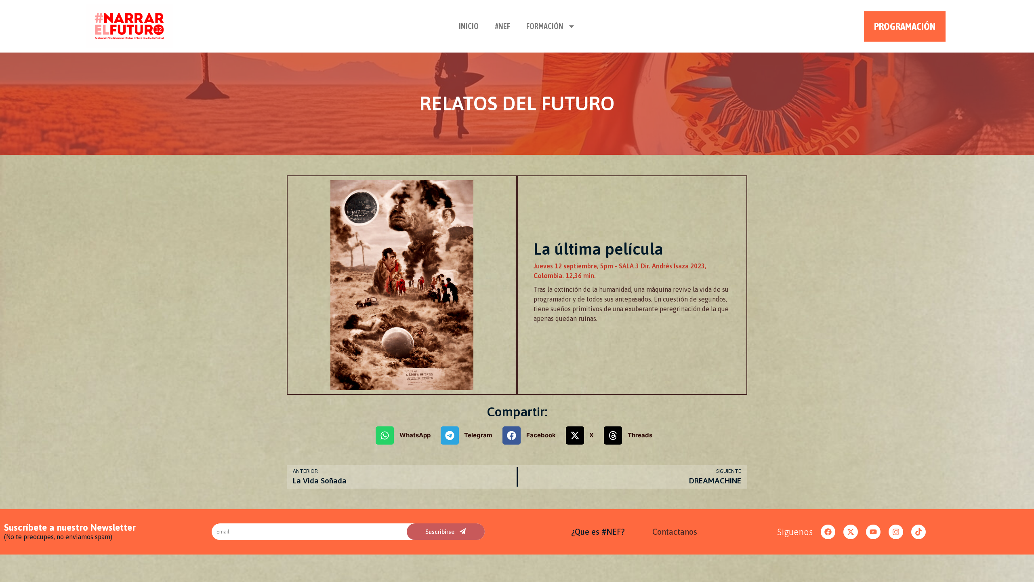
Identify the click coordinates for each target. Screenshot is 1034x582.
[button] (406, 435)
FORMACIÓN (544, 26)
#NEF (502, 26)
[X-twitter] (850, 532)
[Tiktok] (918, 532)
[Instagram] (896, 532)
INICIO (469, 26)
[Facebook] (828, 532)
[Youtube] (873, 532)
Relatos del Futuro (517, 103)
